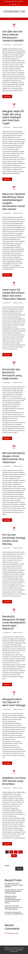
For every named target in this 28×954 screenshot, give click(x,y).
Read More (7, 96)
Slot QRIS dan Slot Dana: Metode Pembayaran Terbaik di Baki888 (13, 36)
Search (7, 866)
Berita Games (19, 44)
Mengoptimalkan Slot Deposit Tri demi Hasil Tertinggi (13, 702)
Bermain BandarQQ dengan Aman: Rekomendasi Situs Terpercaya (13, 457)
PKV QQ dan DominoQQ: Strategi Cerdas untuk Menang (13, 539)
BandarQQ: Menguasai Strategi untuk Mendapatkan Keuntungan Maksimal (14, 622)
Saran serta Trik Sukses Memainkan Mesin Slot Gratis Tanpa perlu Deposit (14, 294)
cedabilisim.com (14, 11)
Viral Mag (18, 950)
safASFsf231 (7, 44)
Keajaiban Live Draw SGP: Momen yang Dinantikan (14, 781)
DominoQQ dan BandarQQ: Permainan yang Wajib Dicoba (12, 374)
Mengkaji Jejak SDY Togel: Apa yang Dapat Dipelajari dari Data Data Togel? (13, 117)
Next (14, 856)
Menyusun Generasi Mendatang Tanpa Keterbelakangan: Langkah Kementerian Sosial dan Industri (13, 201)
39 (20, 852)
